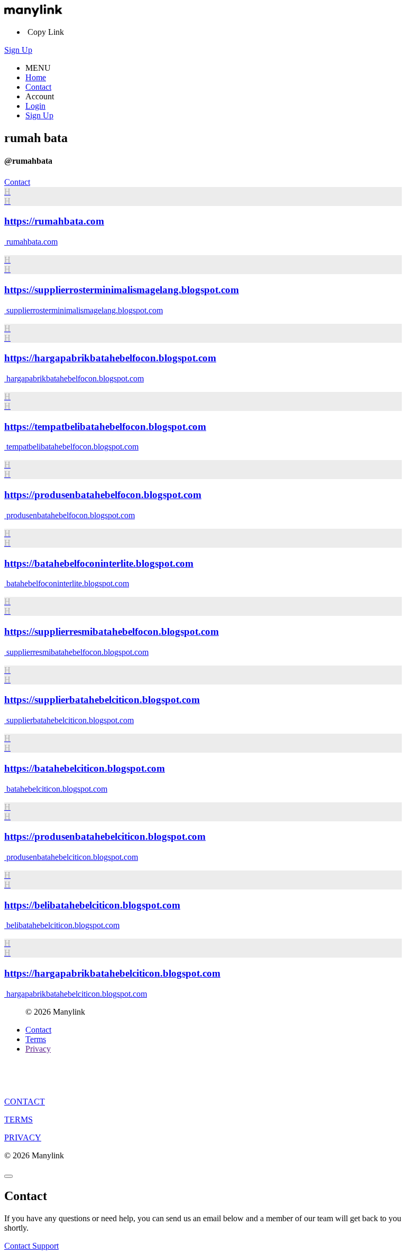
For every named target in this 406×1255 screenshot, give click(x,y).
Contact (38, 86)
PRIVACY (22, 1137)
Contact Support (31, 1245)
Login (35, 105)
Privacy (38, 1048)
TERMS (18, 1119)
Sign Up (18, 49)
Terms (35, 1039)
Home (35, 77)
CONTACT (24, 1101)
